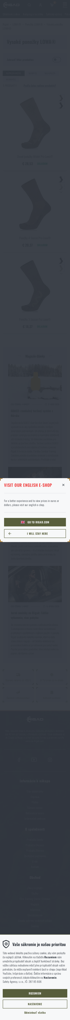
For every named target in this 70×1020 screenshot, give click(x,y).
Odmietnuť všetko (35, 1012)
